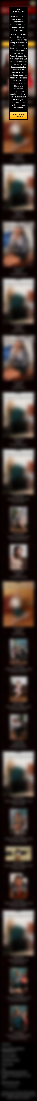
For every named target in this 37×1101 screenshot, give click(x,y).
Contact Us (6, 1044)
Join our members (9, 1056)
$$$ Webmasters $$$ (10, 1083)
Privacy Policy (7, 1064)
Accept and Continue (19, 115)
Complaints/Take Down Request (14, 1072)
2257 (4, 1069)
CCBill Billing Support (10, 1060)
